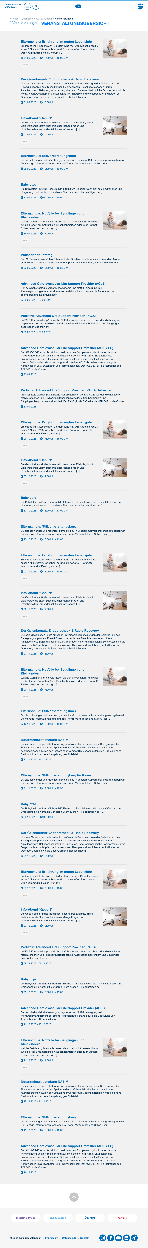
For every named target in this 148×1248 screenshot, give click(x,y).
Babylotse (28, 184)
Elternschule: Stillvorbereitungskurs (48, 156)
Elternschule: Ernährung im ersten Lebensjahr (56, 41)
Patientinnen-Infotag (36, 255)
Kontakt (84, 1237)
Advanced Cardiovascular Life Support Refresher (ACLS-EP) (67, 348)
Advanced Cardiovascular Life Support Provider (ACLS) (63, 283)
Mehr (25, 64)
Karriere (122, 1217)
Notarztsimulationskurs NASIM (44, 740)
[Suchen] (36, 6)
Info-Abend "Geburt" (36, 118)
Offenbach (27, 18)
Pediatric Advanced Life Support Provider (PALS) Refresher (66, 390)
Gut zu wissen (43, 18)
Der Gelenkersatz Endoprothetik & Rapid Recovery (60, 79)
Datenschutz (69, 1237)
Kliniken (14, 18)
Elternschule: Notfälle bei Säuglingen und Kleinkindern (53, 215)
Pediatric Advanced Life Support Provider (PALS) (58, 316)
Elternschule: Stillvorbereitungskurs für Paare (56, 775)
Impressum (51, 1237)
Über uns (90, 1217)
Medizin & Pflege (25, 1217)
